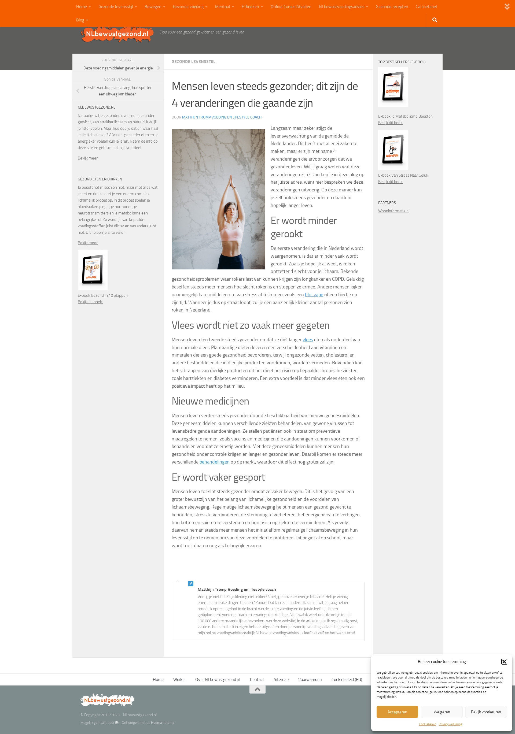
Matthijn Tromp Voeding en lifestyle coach (222, 117)
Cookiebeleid (427, 724)
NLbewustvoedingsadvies (341, 6)
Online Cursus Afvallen (291, 6)
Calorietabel (426, 6)
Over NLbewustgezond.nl (217, 679)
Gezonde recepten (392, 6)
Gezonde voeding (188, 6)
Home (81, 6)
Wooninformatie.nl (393, 211)
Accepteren (397, 712)
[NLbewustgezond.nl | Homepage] (117, 33)
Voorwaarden (310, 679)
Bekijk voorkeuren (486, 712)
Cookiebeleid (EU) (347, 679)
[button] (504, 661)
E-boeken (250, 6)
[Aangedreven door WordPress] (117, 722)
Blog (80, 20)
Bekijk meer (88, 158)
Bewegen (153, 6)
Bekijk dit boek (90, 301)
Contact (257, 679)
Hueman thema (162, 723)
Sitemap (281, 679)
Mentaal (222, 6)
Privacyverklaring (450, 724)
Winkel (179, 679)
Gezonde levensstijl (115, 6)
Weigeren (442, 712)
